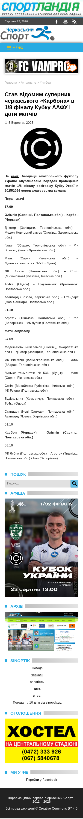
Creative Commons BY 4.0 (58, 808)
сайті (15, 176)
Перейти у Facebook (41, 779)
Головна (11, 82)
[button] (18, 47)
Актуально (28, 82)
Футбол (45, 82)
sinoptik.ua (54, 702)
